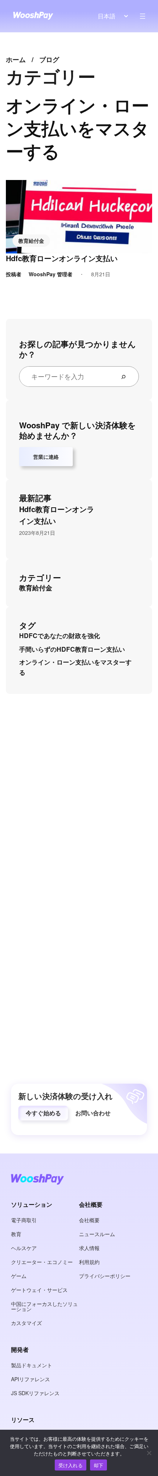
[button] (43, 1113)
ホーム (16, 59)
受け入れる (70, 1465)
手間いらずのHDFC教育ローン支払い (72, 649)
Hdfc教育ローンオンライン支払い (62, 258)
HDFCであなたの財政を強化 (59, 635)
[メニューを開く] (142, 16)
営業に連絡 (46, 456)
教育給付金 (31, 240)
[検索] (126, 376)
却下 (99, 1465)
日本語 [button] (106, 16)
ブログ (49, 59)
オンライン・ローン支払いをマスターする (75, 667)
